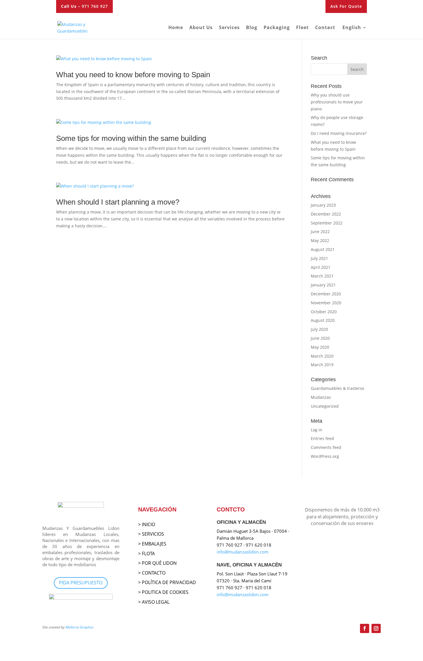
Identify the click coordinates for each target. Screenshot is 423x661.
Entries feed (322, 438)
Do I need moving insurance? (339, 133)
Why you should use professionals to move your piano (337, 102)
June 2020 (320, 338)
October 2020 (324, 311)
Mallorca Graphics (80, 627)
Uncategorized (325, 406)
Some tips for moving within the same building (131, 138)
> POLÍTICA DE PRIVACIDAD (167, 582)
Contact (325, 28)
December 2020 (326, 293)
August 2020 (323, 320)
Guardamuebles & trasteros (337, 388)
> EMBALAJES (152, 544)
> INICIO (146, 524)
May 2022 (320, 240)
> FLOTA (146, 553)
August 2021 (323, 249)
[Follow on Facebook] (364, 628)
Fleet (302, 28)
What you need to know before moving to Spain (133, 74)
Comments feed (326, 447)
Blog (251, 28)
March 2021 (322, 276)
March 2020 (322, 356)
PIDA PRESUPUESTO (80, 582)
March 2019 (322, 364)
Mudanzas (321, 397)
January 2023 (323, 205)
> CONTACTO (151, 573)
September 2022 (326, 223)
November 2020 (326, 302)
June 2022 (320, 231)
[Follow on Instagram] (376, 628)
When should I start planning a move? (117, 202)
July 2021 (319, 258)
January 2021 (323, 285)
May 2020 (320, 347)
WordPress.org (325, 456)
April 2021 (320, 267)
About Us (201, 28)
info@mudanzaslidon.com (242, 552)
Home (175, 28)
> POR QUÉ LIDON (157, 563)
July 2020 (319, 329)
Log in (316, 430)
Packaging (277, 28)
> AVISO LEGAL (153, 602)
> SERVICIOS (151, 534)
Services (229, 28)
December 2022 (326, 214)
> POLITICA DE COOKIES (163, 592)
